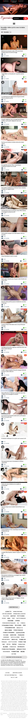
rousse (4, 618)
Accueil (7, 672)
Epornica (5, 713)
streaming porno (7, 625)
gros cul (15, 639)
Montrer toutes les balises (14, 657)
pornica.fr (21, 1)
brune (23, 651)
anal (8, 618)
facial (22, 637)
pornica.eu (6, 1)
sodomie (10, 620)
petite (8, 644)
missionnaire (6, 651)
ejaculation (20, 632)
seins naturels (6, 639)
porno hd (22, 639)
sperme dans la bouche (19, 613)
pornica (23, 623)
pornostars (21, 644)
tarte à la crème (15, 637)
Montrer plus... (14, 607)
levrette (8, 611)
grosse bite (21, 646)
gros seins (8, 630)
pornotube (15, 651)
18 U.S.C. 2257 (14, 677)
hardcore (13, 635)
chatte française (21, 618)
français (4, 641)
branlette (20, 627)
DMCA (21, 675)
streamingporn (10, 627)
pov (13, 618)
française (21, 635)
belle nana (18, 625)
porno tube (22, 642)
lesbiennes (6, 637)
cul (18, 623)
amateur (13, 616)
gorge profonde (17, 611)
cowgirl (17, 620)
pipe (24, 625)
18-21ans (5, 635)
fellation (6, 616)
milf (3, 644)
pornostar (13, 646)
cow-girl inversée (7, 613)
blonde (5, 647)
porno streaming (8, 632)
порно (14, 644)
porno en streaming (8, 649)
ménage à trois (21, 649)
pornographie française (8, 623)
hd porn (14, 654)
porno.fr (14, 2)
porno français (18, 630)
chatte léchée (12, 641)
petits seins (20, 616)
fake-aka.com (14, 1)
